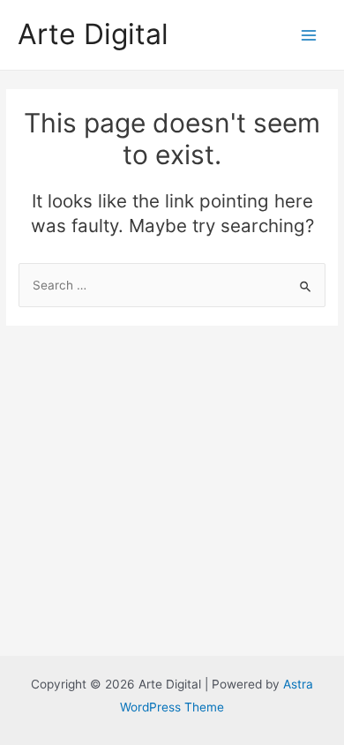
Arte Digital (93, 34)
